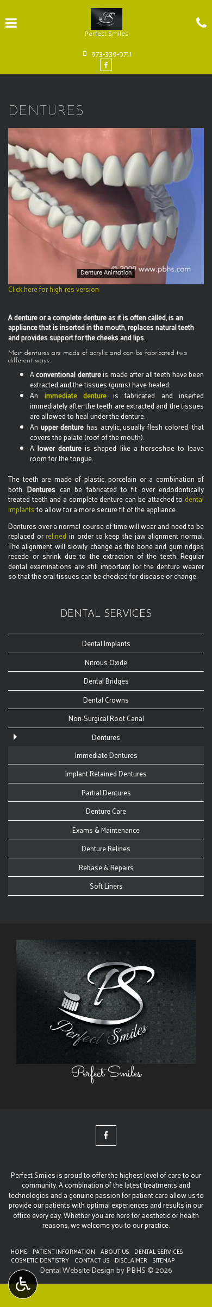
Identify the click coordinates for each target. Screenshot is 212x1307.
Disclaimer (131, 1259)
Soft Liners (106, 885)
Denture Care (106, 811)
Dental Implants (106, 643)
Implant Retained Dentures (106, 773)
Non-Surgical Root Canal (106, 718)
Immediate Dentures (106, 755)
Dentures (106, 737)
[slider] (105, 275)
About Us (115, 1251)
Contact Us (91, 1259)
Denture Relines (106, 848)
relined (56, 536)
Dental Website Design (77, 1270)
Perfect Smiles (106, 1073)
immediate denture (76, 395)
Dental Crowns (106, 699)
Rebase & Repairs (106, 867)
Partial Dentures (106, 792)
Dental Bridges (106, 680)
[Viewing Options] (23, 1284)
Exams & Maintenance (106, 830)
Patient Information (64, 1251)
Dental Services (106, 614)
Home (19, 1251)
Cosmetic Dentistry (40, 1259)
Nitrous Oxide (106, 662)
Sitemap (163, 1259)
